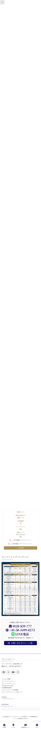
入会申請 (20, 548)
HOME (4, 727)
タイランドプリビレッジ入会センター (12, 692)
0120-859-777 (22, 626)
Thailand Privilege (7, 685)
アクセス (13, 727)
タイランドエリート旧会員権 (10, 690)
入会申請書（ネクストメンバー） (22, 544)
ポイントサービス (20, 534)
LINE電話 (22, 634)
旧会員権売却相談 (7, 687)
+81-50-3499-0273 (22, 630)
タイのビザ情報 (6, 679)
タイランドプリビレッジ (8, 681)
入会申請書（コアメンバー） (21, 540)
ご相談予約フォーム (25, 727)
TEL (37, 727)
